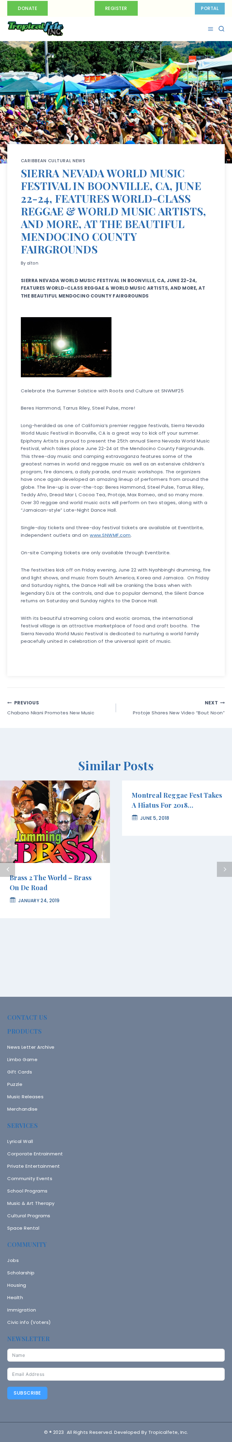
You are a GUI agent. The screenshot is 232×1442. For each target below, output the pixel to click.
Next (224, 869)
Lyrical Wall (20, 1141)
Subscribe (27, 1392)
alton (33, 263)
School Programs (27, 1191)
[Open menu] (211, 29)
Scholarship (21, 1273)
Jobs (13, 1260)
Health (15, 1297)
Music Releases (25, 1096)
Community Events (29, 1178)
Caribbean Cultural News (53, 161)
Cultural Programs (28, 1215)
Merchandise (22, 1109)
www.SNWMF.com (110, 535)
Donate (27, 8)
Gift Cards (19, 1072)
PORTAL (210, 8)
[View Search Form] (221, 28)
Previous (7, 869)
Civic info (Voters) (29, 1322)
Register (116, 8)
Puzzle (14, 1084)
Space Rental (23, 1228)
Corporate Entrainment (35, 1154)
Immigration (21, 1310)
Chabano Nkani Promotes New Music (50, 708)
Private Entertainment (33, 1166)
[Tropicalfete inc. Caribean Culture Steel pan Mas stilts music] (35, 29)
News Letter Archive (31, 1047)
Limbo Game (22, 1059)
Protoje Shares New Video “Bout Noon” (179, 708)
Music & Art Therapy (31, 1203)
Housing (16, 1285)
